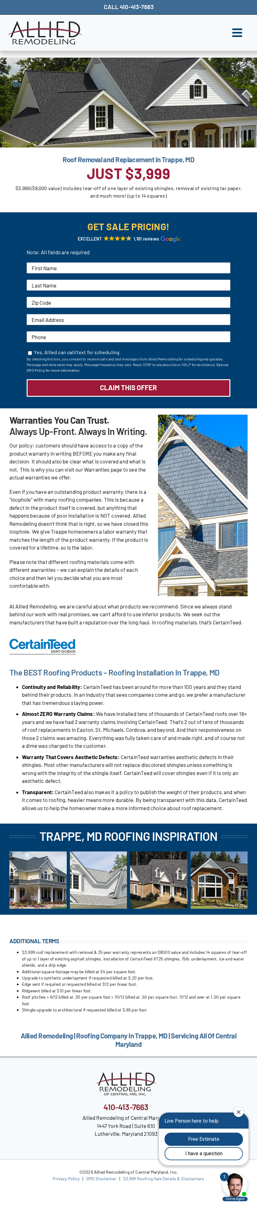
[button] (128, 239)
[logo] (45, 23)
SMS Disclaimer (101, 1178)
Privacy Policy (66, 1178)
